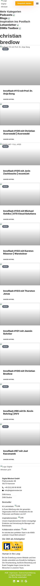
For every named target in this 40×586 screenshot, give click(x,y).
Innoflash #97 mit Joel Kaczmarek (15, 452)
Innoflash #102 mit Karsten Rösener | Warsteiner (18, 252)
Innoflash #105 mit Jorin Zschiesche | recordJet (16, 172)
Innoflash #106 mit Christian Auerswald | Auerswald (19, 132)
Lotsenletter (8, 24)
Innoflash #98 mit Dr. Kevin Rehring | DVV (18, 412)
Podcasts (6, 14)
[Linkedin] (14, 581)
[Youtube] (18, 581)
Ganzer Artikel (8, 99)
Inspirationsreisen (10, 518)
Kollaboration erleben (11, 530)
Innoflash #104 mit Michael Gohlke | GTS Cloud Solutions (19, 212)
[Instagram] (22, 581)
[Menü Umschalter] (37, 3)
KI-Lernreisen (8, 506)
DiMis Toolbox (9, 28)
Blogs (4, 18)
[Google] (26, 581)
